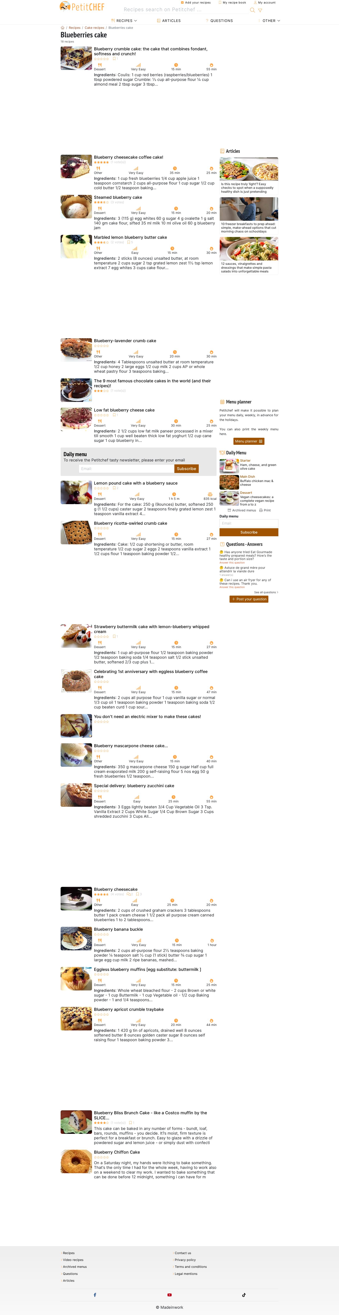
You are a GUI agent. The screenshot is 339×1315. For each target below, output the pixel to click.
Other (269, 21)
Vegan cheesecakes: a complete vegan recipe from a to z (257, 500)
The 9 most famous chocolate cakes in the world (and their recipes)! (152, 383)
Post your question (251, 599)
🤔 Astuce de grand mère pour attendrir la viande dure (242, 569)
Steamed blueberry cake (118, 197)
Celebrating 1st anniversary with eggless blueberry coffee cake (151, 674)
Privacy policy (185, 1260)
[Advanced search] (260, 10)
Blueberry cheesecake (116, 889)
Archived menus (243, 510)
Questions (221, 21)
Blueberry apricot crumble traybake (129, 1009)
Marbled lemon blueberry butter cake (130, 237)
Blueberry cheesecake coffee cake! (128, 157)
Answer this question (232, 562)
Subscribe (186, 468)
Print (267, 510)
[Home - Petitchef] (63, 28)
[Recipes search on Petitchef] (253, 9)
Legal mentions (186, 1274)
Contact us (183, 1253)
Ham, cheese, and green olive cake (258, 466)
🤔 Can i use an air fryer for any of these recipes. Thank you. (245, 581)
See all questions (265, 592)
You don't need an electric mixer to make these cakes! (147, 716)
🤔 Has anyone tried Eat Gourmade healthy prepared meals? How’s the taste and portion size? (246, 555)
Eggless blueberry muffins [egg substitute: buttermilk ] (147, 969)
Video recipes (73, 1260)
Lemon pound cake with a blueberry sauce (136, 483)
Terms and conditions (191, 1267)
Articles (171, 21)
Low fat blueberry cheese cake (124, 410)
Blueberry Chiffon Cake (117, 1152)
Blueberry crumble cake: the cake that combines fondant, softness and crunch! (151, 51)
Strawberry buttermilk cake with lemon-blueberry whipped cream (151, 629)
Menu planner (246, 441)
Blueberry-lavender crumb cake (125, 340)
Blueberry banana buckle (118, 929)
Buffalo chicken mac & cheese (256, 483)
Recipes (123, 21)
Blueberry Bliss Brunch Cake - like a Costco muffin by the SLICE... (150, 1115)
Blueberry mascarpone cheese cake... (131, 745)
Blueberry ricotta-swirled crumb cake (130, 523)
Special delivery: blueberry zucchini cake (134, 785)
